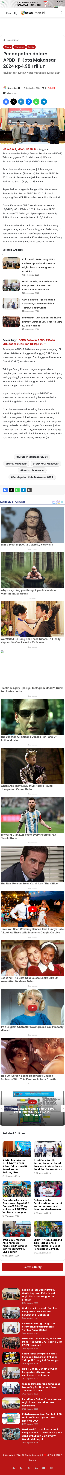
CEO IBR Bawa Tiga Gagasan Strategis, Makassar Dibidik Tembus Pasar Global (38, 303)
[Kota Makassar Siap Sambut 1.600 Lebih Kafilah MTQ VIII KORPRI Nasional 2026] (11, 1418)
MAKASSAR (9, 149)
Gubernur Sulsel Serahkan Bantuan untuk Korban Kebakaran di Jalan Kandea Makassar (48, 1205)
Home (8, 40)
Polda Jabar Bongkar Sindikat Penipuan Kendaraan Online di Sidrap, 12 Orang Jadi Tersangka (40, 1357)
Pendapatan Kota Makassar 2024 (33, 477)
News (16, 40)
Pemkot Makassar (33, 470)
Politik (31, 47)
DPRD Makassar (17, 463)
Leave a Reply (33, 1267)
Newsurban (12, 88)
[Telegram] (23, 490)
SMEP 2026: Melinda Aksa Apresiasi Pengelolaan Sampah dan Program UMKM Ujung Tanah (15, 1245)
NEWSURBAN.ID (27, 149)
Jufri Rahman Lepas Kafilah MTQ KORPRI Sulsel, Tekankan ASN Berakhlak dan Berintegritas (15, 1166)
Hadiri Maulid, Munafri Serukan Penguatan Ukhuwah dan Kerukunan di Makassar (40, 285)
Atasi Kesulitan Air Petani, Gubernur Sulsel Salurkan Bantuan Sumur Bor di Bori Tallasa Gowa (48, 1165)
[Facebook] (5, 490)
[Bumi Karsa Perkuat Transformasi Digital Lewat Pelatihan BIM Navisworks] (11, 1403)
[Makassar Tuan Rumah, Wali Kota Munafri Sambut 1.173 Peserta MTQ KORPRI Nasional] (11, 321)
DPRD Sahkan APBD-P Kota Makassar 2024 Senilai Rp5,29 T (29, 342)
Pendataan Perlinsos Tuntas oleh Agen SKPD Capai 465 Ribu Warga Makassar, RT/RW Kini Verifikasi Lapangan (16, 1206)
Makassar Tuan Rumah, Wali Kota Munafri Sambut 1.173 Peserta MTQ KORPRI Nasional (42, 321)
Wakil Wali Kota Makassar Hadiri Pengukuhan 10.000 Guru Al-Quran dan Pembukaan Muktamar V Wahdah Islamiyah (42, 1434)
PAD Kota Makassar (47, 463)
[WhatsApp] (17, 490)
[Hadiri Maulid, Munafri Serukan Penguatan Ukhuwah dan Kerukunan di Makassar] (11, 285)
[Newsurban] (32, 12)
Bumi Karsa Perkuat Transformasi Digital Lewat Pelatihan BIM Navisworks (41, 1402)
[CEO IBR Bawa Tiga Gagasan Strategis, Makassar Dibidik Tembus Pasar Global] (11, 303)
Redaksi (32, 1460)
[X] (11, 490)
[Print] (29, 490)
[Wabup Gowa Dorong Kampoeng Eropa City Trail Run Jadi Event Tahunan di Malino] (11, 1388)
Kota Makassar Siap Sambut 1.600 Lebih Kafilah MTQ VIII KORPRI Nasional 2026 (32, 1112)
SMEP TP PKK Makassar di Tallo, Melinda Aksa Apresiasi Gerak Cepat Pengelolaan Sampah (48, 1244)
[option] (32, 1108)
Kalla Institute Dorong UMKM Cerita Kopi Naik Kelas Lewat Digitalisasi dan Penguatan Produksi (38, 1294)
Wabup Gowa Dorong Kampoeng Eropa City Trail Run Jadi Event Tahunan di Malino (41, 1387)
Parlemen (19, 47)
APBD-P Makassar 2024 (33, 456)
